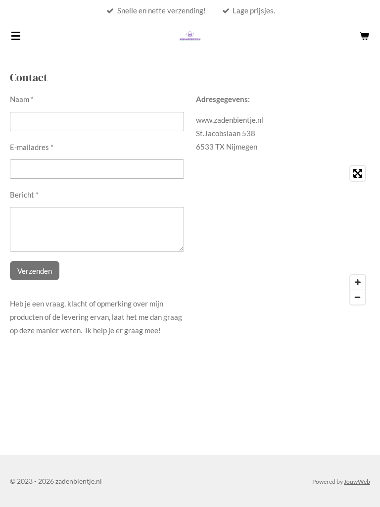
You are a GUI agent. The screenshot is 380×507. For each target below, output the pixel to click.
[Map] (283, 235)
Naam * (22, 99)
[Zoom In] (357, 282)
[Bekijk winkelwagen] (364, 36)
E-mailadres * (31, 147)
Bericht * (24, 194)
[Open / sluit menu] (16, 36)
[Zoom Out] (357, 297)
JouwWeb (357, 481)
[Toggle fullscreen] (357, 173)
